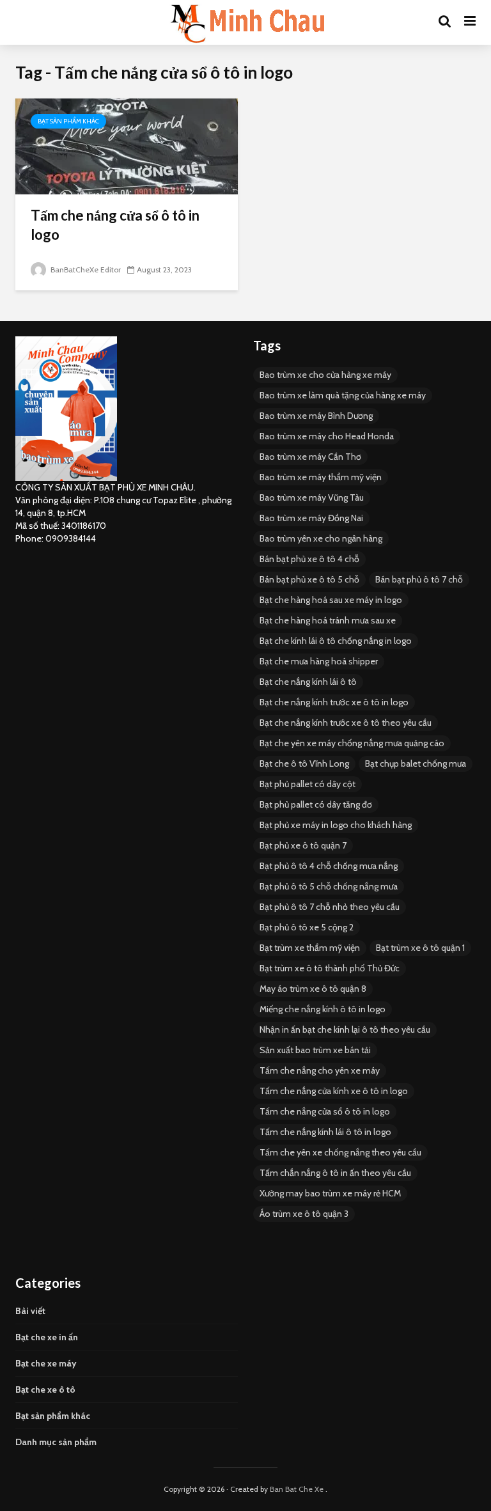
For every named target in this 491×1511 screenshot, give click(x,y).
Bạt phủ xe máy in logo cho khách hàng (336, 825)
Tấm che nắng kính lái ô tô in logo (325, 1132)
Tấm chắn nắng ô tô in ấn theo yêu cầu (335, 1172)
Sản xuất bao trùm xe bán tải (315, 1050)
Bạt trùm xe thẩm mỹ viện (310, 947)
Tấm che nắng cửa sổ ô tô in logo (115, 225)
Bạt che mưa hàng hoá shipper (319, 661)
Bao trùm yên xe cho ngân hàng (321, 538)
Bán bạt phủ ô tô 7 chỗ (419, 579)
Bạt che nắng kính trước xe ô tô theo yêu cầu (346, 722)
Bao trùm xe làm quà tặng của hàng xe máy (343, 395)
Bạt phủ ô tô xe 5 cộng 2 (307, 927)
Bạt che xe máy (46, 1363)
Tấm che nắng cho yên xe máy (320, 1070)
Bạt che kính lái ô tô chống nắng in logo (336, 640)
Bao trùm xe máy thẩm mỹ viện (321, 477)
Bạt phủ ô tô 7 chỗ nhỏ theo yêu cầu (330, 906)
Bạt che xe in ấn (46, 1337)
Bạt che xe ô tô (45, 1389)
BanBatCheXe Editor (85, 269)
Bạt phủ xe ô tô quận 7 (303, 845)
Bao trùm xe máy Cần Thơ (310, 456)
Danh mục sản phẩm (56, 1442)
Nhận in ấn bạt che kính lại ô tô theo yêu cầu (345, 1029)
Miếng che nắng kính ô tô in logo (323, 1009)
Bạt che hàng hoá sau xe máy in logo (331, 600)
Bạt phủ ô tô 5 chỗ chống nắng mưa (329, 886)
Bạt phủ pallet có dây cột (307, 784)
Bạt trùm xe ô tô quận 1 (420, 947)
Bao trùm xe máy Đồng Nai (311, 518)
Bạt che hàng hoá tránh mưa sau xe (328, 620)
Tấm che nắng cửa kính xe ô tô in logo (334, 1091)
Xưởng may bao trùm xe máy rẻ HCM (330, 1193)
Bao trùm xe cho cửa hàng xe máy (325, 374)
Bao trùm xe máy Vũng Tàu (312, 497)
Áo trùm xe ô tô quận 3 (304, 1213)
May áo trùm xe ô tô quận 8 (313, 988)
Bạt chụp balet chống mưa (415, 763)
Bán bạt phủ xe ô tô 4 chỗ (309, 559)
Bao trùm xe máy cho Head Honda (327, 436)
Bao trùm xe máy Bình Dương (316, 415)
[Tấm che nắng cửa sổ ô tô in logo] (126, 145)
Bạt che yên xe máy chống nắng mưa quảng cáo (352, 743)
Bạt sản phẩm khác (68, 121)
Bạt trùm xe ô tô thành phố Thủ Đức (330, 968)
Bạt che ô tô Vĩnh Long (304, 763)
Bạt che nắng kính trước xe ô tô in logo (334, 702)
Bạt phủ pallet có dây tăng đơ (316, 804)
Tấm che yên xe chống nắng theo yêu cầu (340, 1152)
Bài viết (30, 1311)
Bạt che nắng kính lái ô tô (308, 681)
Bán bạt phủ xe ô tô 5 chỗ (309, 579)
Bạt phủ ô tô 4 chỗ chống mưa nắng (329, 866)
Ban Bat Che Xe (296, 1489)
